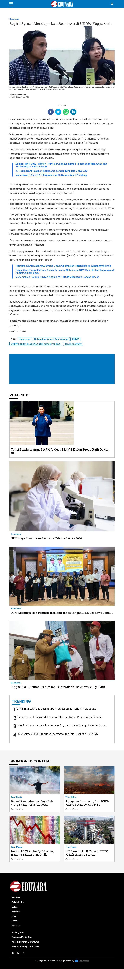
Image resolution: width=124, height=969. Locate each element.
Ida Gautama (21, 331)
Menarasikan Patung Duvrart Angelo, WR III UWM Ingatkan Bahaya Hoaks (57, 277)
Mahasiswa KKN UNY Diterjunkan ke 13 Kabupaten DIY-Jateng (51, 175)
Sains (14, 921)
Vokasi (15, 907)
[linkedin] (73, 112)
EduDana (16, 925)
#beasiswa (24, 339)
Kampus (16, 911)
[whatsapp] (66, 112)
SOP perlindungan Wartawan (25, 946)
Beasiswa (14, 19)
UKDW (75, 339)
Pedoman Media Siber (22, 937)
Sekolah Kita (18, 902)
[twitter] (58, 112)
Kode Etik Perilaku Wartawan (25, 942)
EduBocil (16, 897)
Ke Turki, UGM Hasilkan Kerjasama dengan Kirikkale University (51, 171)
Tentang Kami (18, 932)
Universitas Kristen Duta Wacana (51, 339)
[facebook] (50, 112)
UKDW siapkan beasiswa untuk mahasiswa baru (36, 344)
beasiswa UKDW (73, 344)
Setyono (12, 94)
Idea (14, 916)
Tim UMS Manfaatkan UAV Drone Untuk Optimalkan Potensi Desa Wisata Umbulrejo (63, 265)
